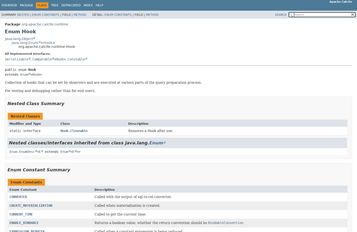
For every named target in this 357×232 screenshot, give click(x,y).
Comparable (42, 59)
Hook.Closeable (74, 131)
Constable (76, 59)
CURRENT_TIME (21, 214)
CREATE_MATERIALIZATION (30, 205)
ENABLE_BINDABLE (24, 223)
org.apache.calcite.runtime (45, 24)
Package (26, 5)
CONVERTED (18, 197)
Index (88, 5)
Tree (55, 5)
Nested (23, 15)
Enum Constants (45, 15)
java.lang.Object (19, 39)
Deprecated (71, 5)
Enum (24, 74)
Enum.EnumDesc (22, 152)
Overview (9, 5)
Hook (47, 43)
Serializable (16, 59)
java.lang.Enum (25, 43)
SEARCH (281, 15)
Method (80, 15)
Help (99, 5)
